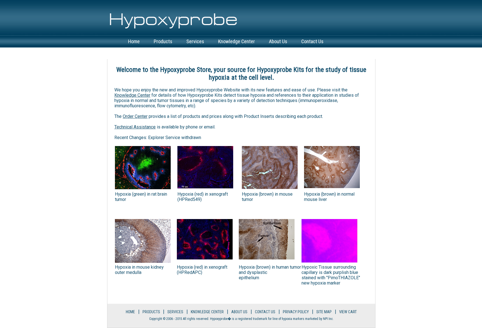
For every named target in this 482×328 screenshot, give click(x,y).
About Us (278, 41)
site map (324, 312)
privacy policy (296, 312)
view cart (137, 53)
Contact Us (312, 41)
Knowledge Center (236, 41)
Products (163, 41)
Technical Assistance (135, 127)
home (134, 41)
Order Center (135, 116)
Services (195, 41)
